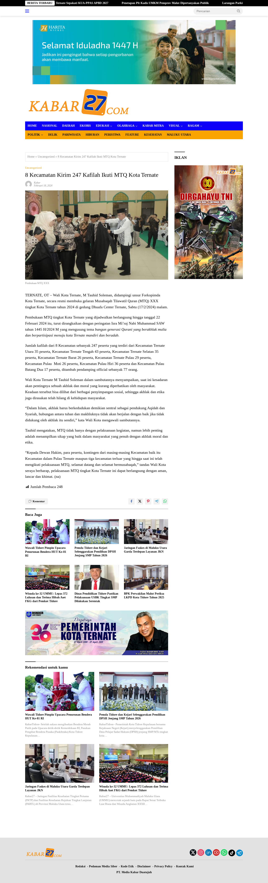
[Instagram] (200, 853)
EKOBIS (85, 125)
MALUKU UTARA (179, 134)
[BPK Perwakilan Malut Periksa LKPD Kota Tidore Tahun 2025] (146, 577)
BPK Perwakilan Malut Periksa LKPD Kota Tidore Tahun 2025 (144, 595)
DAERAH (68, 125)
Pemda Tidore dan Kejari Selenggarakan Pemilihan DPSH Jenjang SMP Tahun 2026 (95, 551)
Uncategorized (46, 156)
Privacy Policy (163, 866)
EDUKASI (102, 125)
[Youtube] (216, 853)
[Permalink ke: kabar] (28, 184)
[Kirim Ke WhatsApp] (165, 501)
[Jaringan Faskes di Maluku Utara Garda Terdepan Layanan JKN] (146, 531)
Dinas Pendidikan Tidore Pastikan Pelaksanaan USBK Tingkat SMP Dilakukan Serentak (96, 597)
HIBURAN (92, 134)
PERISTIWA (112, 134)
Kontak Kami (185, 866)
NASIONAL (49, 125)
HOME (32, 125)
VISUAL (174, 125)
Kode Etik (127, 866)
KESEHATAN (153, 134)
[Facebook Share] (131, 501)
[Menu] (28, 11)
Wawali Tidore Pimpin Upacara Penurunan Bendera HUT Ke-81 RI (45, 551)
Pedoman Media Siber (103, 866)
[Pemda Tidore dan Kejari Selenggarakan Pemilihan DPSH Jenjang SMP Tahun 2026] (97, 531)
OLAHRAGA (125, 125)
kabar (37, 182)
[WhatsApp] (224, 853)
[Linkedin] (208, 853)
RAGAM (193, 125)
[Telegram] (239, 853)
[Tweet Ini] (140, 501)
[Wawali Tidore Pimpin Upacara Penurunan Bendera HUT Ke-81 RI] (47, 531)
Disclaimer (144, 866)
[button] (238, 11)
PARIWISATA (71, 134)
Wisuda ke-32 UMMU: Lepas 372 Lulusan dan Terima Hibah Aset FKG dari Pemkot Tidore (46, 597)
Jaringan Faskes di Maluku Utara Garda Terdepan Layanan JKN (145, 549)
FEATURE (132, 134)
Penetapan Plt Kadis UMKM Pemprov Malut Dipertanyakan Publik (133, 3)
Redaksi (80, 866)
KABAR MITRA (153, 125)
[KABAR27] (78, 102)
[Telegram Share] (156, 501)
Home (31, 156)
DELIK (52, 134)
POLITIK (34, 134)
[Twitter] (193, 853)
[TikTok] (231, 853)
